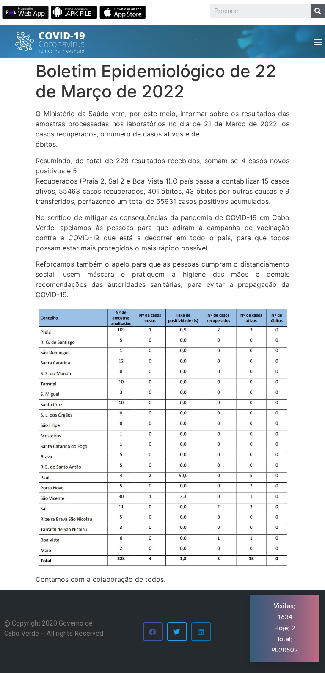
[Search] (318, 11)
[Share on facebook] (153, 631)
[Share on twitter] (177, 631)
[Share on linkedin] (201, 631)
